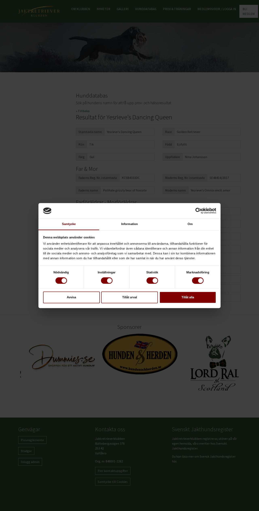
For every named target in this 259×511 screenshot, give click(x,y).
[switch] (107, 280)
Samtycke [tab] (69, 224)
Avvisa (71, 297)
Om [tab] (190, 224)
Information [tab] (129, 224)
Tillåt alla (188, 297)
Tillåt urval (129, 297)
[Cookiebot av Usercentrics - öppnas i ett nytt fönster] (198, 211)
